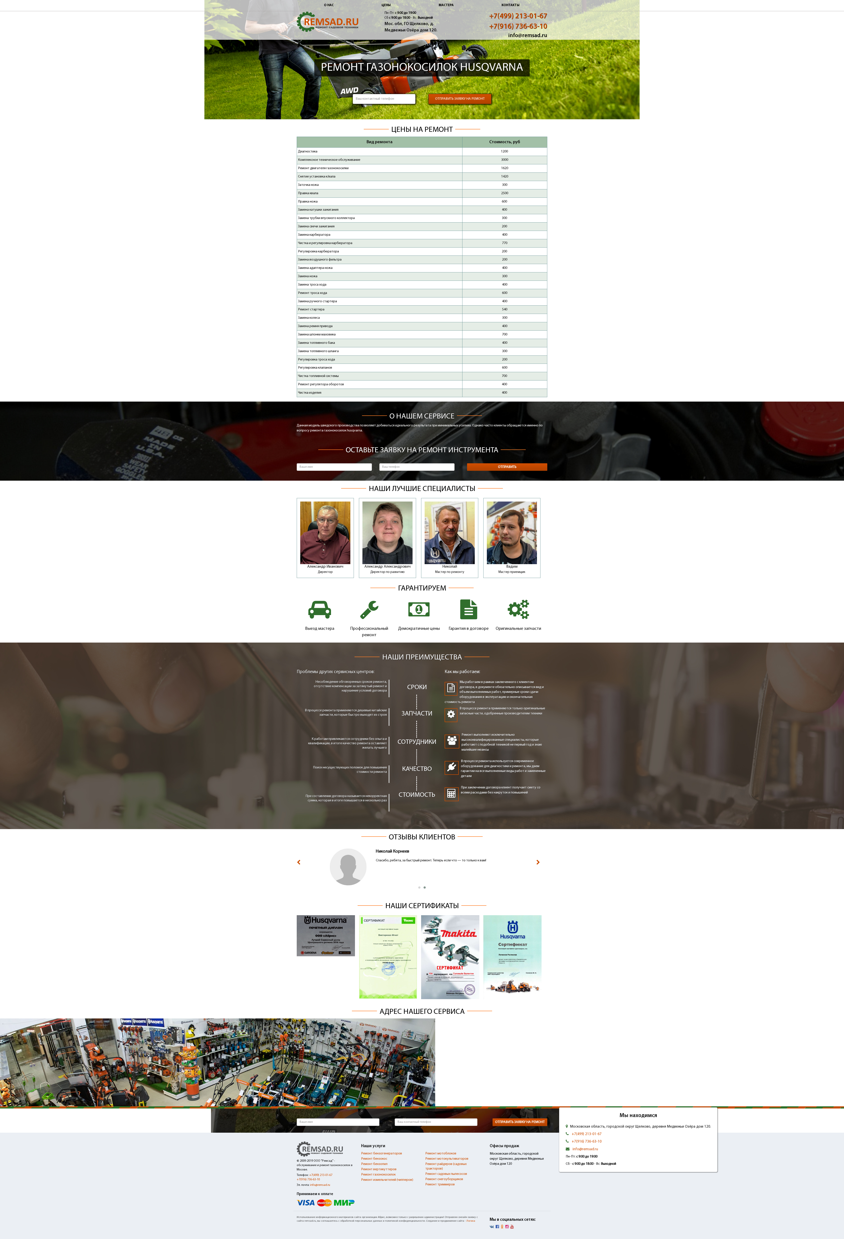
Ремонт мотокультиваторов (446, 1159)
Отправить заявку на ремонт (460, 99)
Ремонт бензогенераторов (381, 1153)
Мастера (446, 5)
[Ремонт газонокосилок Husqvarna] (327, 22)
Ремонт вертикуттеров (379, 1169)
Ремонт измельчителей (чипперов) (387, 1180)
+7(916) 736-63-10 (518, 26)
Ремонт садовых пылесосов (446, 1174)
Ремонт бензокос (374, 1159)
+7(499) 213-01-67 (518, 16)
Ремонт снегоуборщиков (444, 1179)
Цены (386, 5)
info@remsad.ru (527, 35)
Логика (470, 1221)
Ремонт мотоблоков (440, 1153)
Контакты (511, 5)
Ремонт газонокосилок (378, 1174)
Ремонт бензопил (374, 1164)
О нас (329, 5)
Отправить (507, 467)
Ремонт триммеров (440, 1184)
